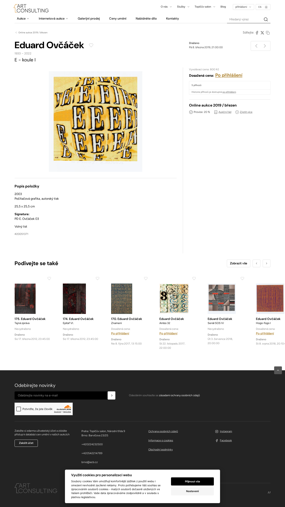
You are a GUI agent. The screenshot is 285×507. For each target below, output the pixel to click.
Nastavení (192, 491)
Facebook (226, 440)
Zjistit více (246, 112)
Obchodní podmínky (160, 449)
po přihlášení (229, 92)
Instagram (226, 431)
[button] (278, 370)
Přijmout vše (192, 481)
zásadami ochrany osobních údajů (179, 395)
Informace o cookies (160, 440)
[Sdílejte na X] (262, 32)
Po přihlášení (228, 75)
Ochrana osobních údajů (163, 431)
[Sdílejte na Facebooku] (257, 32)
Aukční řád (224, 112)
